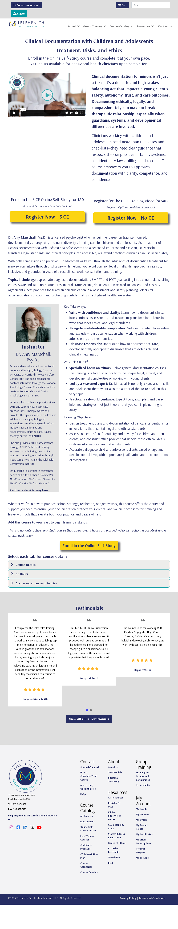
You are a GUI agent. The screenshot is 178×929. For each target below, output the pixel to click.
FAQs (83, 794)
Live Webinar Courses (87, 837)
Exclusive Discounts (113, 850)
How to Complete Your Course (88, 776)
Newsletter (114, 857)
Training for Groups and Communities (143, 776)
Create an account (28, 5)
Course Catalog (119, 26)
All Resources (115, 797)
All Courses (86, 816)
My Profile (141, 809)
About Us (113, 767)
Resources (143, 26)
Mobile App (142, 857)
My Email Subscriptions (143, 841)
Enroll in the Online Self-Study (89, 545)
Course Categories (86, 865)
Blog (110, 862)
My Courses (142, 814)
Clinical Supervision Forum (114, 816)
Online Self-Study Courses (88, 828)
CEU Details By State (116, 826)
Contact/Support (89, 767)
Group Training (92, 26)
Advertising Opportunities (88, 786)
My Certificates (144, 834)
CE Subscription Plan (89, 855)
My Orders (141, 819)
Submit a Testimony (113, 779)
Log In (21, 13)
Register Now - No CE (130, 217)
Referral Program (140, 850)
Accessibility (143, 785)
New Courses (87, 821)
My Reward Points (142, 827)
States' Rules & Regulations (116, 835)
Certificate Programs (86, 846)
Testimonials (115, 772)
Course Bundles (89, 872)
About (72, 26)
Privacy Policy (127, 898)
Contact (163, 26)
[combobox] (150, 5)
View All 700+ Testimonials (89, 719)
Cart (124, 5)
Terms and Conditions (152, 898)
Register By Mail (114, 804)
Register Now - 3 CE (47, 216)
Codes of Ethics (117, 842)
